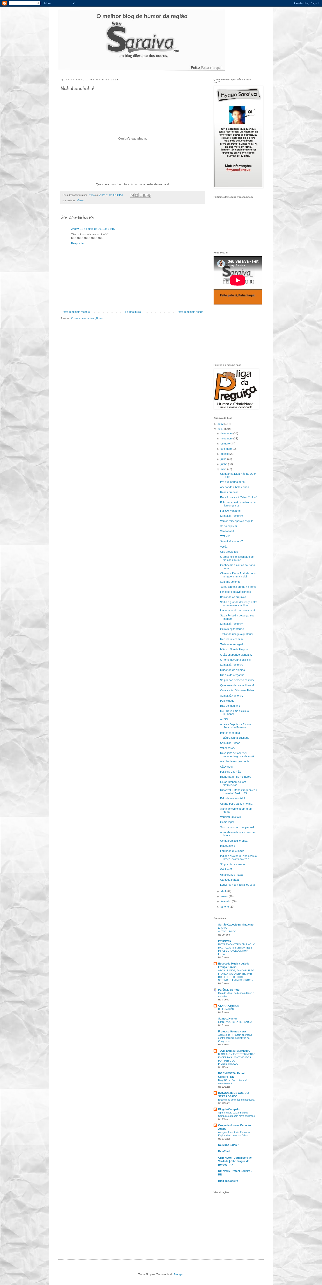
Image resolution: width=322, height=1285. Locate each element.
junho (224, 464)
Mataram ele (227, 845)
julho (224, 459)
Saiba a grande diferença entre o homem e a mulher (238, 604)
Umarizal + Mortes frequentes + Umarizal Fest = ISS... (238, 792)
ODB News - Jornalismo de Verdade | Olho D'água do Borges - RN (235, 1161)
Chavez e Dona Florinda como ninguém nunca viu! (238, 575)
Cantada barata (229, 879)
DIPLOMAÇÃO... (227, 1009)
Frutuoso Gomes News (232, 1031)
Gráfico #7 (226, 869)
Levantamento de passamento (238, 610)
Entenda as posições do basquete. (236, 1099)
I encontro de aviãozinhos (235, 591)
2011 (221, 428)
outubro (225, 443)
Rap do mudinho (230, 705)
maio (224, 469)
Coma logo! (227, 822)
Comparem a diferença (234, 840)
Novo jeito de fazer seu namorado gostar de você (237, 755)
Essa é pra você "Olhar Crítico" (238, 497)
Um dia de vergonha (232, 675)
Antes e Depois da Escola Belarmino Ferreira (235, 726)
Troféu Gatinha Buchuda (234, 737)
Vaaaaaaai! (227, 531)
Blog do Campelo (228, 1109)
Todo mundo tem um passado (237, 827)
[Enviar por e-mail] (132, 195)
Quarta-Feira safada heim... (236, 803)
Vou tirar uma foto (230, 817)
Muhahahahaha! (230, 732)
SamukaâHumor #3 (231, 664)
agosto (225, 453)
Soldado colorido (230, 581)
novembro (227, 438)
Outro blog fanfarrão (232, 629)
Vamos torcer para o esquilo (236, 521)
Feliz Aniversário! (230, 510)
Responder (78, 243)
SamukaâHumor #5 (231, 541)
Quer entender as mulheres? (237, 685)
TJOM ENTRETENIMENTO (234, 1050)
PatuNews (224, 941)
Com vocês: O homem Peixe (237, 690)
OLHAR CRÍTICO (228, 1005)
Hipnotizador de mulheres (235, 776)
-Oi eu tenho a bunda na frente (238, 586)
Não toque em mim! (231, 639)
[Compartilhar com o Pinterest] (149, 195)
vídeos (80, 200)
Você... (224, 546)
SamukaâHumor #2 (231, 695)
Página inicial (133, 311)
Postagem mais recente (76, 311)
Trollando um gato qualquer (236, 634)
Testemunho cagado (232, 644)
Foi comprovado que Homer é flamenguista (238, 504)
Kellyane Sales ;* (228, 1145)
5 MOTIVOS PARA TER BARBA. (235, 1022)
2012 (221, 423)
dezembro (227, 433)
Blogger (178, 1274)
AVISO (224, 719)
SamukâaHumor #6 (231, 515)
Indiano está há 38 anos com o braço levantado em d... (238, 858)
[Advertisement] (235, 334)
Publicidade (227, 700)
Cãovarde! (226, 766)
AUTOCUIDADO (227, 931)
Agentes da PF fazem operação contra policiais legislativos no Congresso (235, 1038)
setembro (226, 448)
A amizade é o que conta (234, 761)
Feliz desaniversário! (232, 798)
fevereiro (226, 901)
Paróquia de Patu (228, 989)
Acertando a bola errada (234, 487)
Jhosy (75, 228)
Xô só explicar (228, 526)
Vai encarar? (227, 748)
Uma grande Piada (231, 874)
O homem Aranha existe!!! (235, 659)
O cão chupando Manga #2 (236, 654)
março (225, 896)
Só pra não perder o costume (237, 680)
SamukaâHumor (230, 743)
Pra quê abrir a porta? (233, 481)
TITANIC (225, 536)
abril (223, 891)
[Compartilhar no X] (140, 195)
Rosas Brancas (229, 492)
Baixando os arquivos (233, 597)
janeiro (225, 906)
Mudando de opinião (232, 670)
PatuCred (224, 1151)
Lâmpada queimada (232, 851)
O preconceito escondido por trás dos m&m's (237, 558)
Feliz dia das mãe (230, 771)
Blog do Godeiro (228, 1180)
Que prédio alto (229, 551)
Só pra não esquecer (232, 864)
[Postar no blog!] (136, 195)
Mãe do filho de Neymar (234, 649)
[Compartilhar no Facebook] (145, 195)
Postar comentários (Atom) (87, 318)
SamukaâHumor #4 (231, 623)
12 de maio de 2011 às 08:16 (97, 228)
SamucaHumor (227, 1018)
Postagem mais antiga (190, 311)
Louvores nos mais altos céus (237, 884)
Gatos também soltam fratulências (233, 784)
